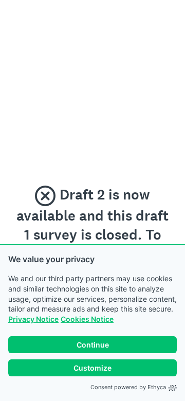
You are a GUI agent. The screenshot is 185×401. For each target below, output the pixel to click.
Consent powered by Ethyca (128, 387)
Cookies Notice (87, 319)
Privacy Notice (33, 319)
